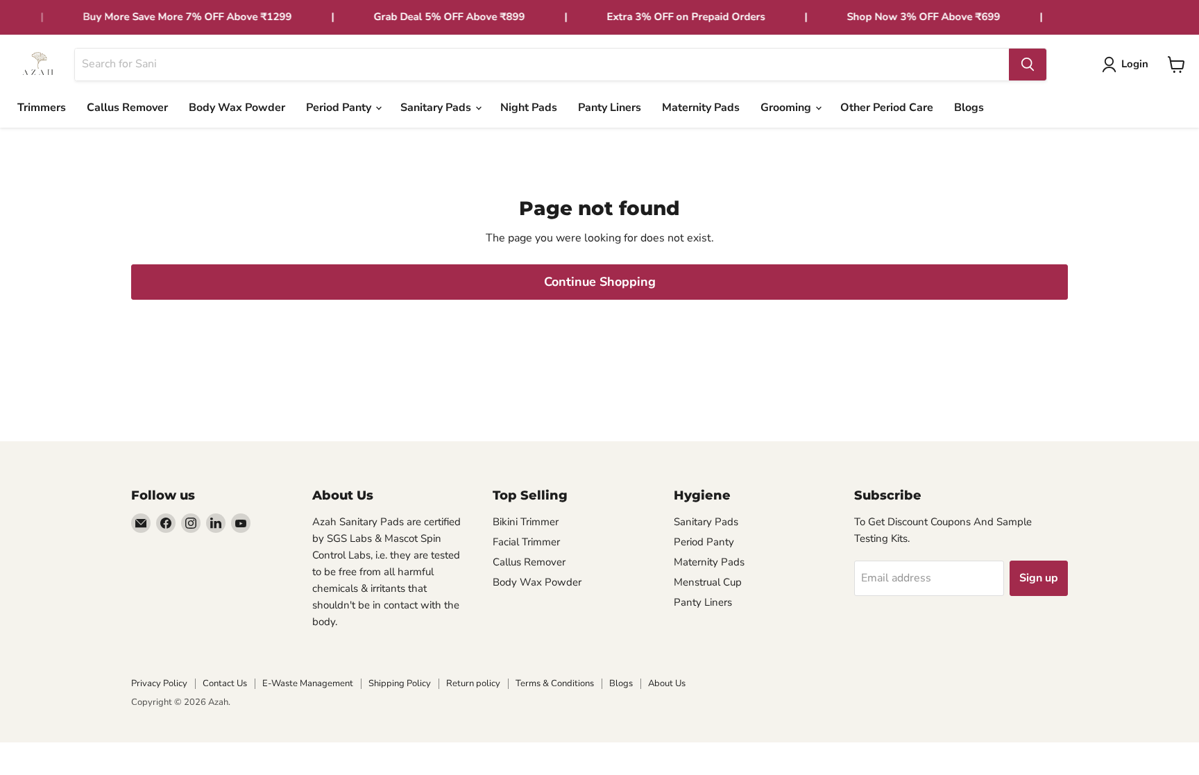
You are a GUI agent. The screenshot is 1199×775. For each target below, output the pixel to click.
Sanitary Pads (437, 107)
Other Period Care (886, 107)
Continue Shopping (600, 281)
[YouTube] (240, 523)
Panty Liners (609, 107)
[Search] (1027, 64)
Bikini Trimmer (526, 522)
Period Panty (340, 107)
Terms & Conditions (555, 683)
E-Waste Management (307, 683)
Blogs (969, 107)
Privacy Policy (159, 683)
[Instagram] (191, 523)
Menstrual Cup (708, 582)
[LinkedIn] (216, 523)
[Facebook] (166, 523)
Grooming (787, 107)
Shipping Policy (399, 683)
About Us (667, 683)
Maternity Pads (701, 107)
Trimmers (41, 107)
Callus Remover (127, 107)
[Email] (141, 523)
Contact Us (225, 683)
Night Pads (528, 107)
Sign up (1038, 578)
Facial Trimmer (526, 542)
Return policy (473, 683)
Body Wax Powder (237, 107)
